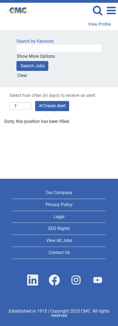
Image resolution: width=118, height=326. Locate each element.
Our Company (59, 192)
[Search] (97, 10)
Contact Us (59, 252)
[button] (111, 11)
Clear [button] (22, 75)
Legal (59, 216)
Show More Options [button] (36, 56)
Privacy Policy (59, 204)
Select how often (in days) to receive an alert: (52, 95)
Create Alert (54, 105)
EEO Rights (59, 228)
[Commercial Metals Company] (16, 10)
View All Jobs (59, 240)
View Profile (99, 24)
